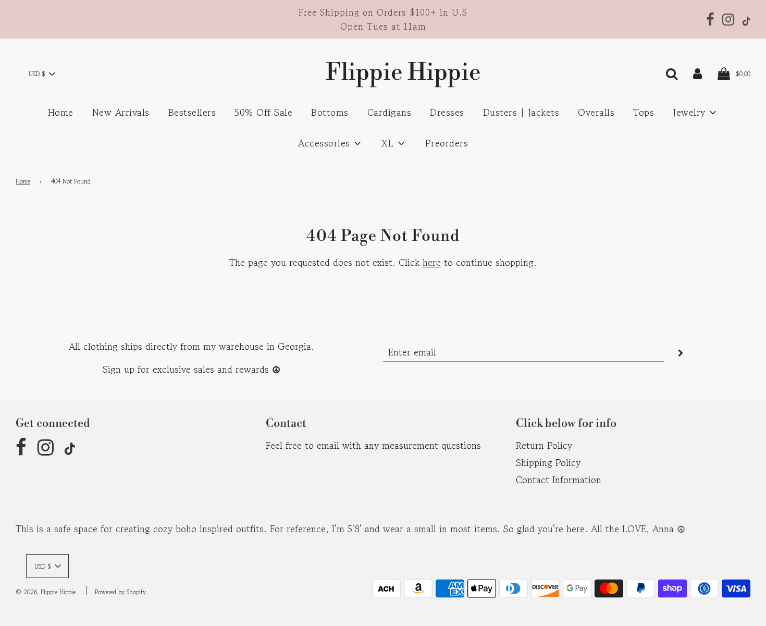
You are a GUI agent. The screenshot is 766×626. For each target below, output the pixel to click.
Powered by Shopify (120, 591)
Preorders (446, 143)
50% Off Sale (263, 112)
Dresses (447, 112)
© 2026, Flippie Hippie (46, 591)
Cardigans (389, 112)
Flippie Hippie (383, 73)
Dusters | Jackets (521, 112)
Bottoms (330, 112)
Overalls (596, 112)
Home (60, 112)
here (432, 262)
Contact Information (558, 479)
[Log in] (697, 72)
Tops (643, 112)
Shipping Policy (548, 462)
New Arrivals (121, 112)
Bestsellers (192, 112)
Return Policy (544, 445)
